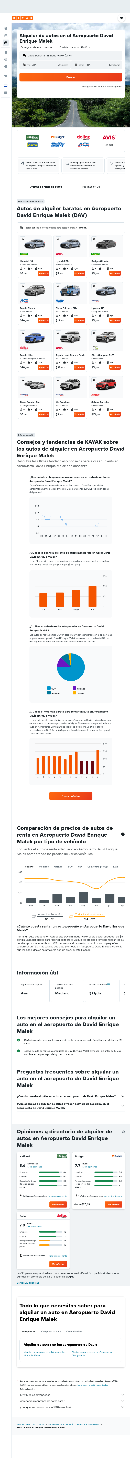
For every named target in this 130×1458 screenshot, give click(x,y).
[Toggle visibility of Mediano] (79, 688)
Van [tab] (80, 866)
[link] (71, 796)
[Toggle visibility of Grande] (78, 693)
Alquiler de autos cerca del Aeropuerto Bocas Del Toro (44, 1354)
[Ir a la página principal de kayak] (22, 18)
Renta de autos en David (88, 1424)
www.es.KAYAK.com (26, 1424)
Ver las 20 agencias (28, 1282)
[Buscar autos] (5, 42)
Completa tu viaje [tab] (51, 1331)
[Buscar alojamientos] (5, 35)
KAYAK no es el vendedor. (35, 1394)
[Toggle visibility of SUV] (51, 688)
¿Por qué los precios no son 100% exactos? (45, 1407)
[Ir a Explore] (5, 52)
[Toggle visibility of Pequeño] (53, 693)
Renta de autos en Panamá (60, 1424)
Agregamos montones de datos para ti (42, 1401)
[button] (5, 18)
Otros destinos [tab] (74, 1331)
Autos (41, 1424)
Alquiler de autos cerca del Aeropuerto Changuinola (92, 1354)
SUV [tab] (70, 866)
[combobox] (36, 47)
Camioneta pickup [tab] (98, 866)
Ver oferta (44, 273)
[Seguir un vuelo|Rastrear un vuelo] (5, 59)
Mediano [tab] (44, 866)
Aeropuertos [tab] (29, 1331)
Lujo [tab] (115, 866)
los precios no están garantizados (93, 1385)
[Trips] (5, 76)
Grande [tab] (58, 866)
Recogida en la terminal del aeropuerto (102, 86)
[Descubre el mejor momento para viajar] (5, 66)
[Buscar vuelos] (5, 28)
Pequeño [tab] (29, 866)
